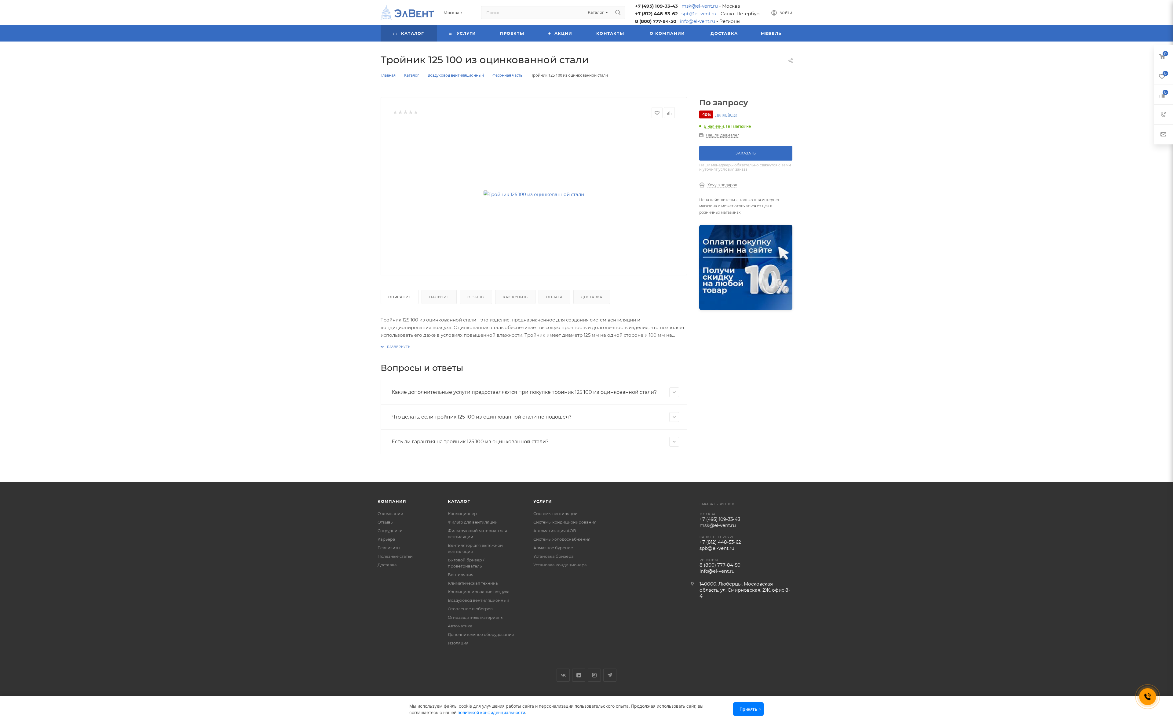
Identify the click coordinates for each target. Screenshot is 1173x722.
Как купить (515, 297)
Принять (748, 709)
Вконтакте (563, 675)
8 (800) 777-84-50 (655, 21)
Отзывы (476, 297)
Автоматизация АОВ (554, 530)
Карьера (386, 539)
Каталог (459, 501)
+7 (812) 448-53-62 (656, 13)
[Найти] (617, 12)
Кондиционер (462, 513)
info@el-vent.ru (697, 21)
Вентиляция (460, 574)
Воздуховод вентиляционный (478, 600)
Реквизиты (389, 547)
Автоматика (460, 625)
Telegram (609, 675)
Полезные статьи (395, 556)
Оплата (554, 297)
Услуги (542, 501)
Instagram (594, 675)
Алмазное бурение (553, 547)
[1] (394, 113)
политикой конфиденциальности (491, 712)
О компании (390, 513)
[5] (415, 113)
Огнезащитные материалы (475, 617)
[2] (400, 113)
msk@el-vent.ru (700, 6)
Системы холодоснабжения (561, 539)
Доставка (591, 297)
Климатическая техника (473, 583)
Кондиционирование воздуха (479, 591)
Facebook (578, 675)
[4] (410, 113)
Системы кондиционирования (565, 522)
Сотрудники (390, 530)
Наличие (439, 297)
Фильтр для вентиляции (473, 522)
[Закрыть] (760, 709)
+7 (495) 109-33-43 (656, 6)
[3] (405, 113)
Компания (392, 501)
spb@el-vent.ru (699, 13)
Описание (399, 297)
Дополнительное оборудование (481, 634)
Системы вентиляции (555, 513)
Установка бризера (553, 556)
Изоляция (458, 642)
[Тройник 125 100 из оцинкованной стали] (534, 194)
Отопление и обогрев (470, 608)
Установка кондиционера (560, 564)
